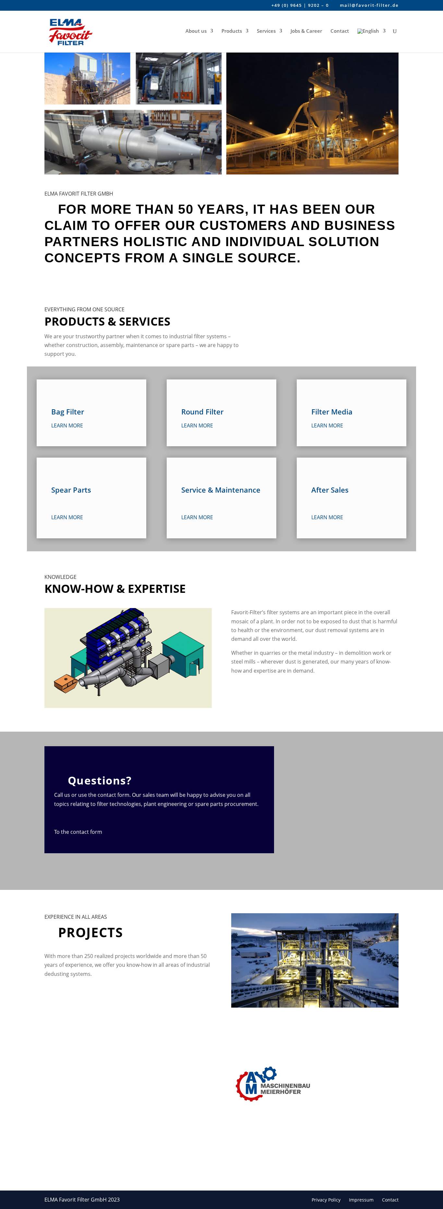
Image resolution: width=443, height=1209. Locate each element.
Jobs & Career (306, 31)
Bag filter (116, 1071)
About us (196, 31)
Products (232, 31)
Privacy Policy (326, 1200)
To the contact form (79, 831)
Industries (180, 1075)
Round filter (119, 1081)
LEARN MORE (67, 425)
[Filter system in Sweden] (315, 1005)
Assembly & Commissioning (123, 1150)
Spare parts (119, 1102)
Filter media (120, 1092)
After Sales (118, 1164)
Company (179, 1064)
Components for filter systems (124, 1133)
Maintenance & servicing (123, 1116)
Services (266, 31)
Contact (339, 31)
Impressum (361, 1200)
